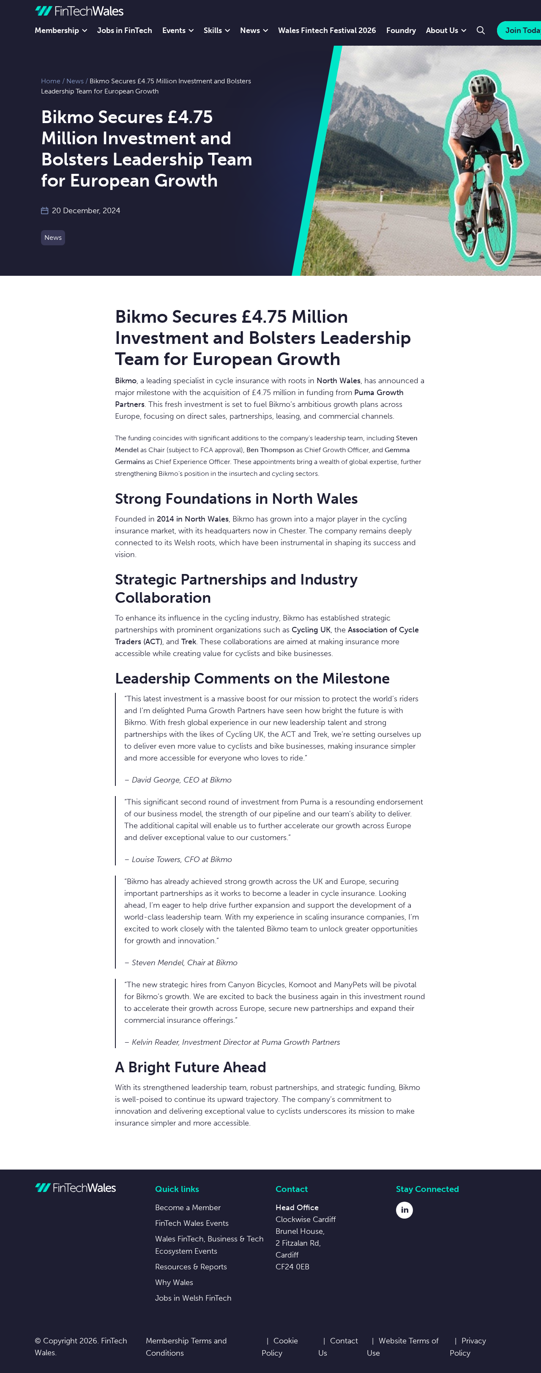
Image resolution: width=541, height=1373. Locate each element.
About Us (442, 30)
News (250, 30)
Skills (213, 30)
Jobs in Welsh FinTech (193, 1298)
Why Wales (174, 1282)
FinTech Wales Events (192, 1223)
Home (50, 81)
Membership (57, 30)
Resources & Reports (191, 1266)
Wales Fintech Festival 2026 (327, 30)
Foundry (401, 30)
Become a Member (188, 1207)
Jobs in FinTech (124, 30)
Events (174, 30)
